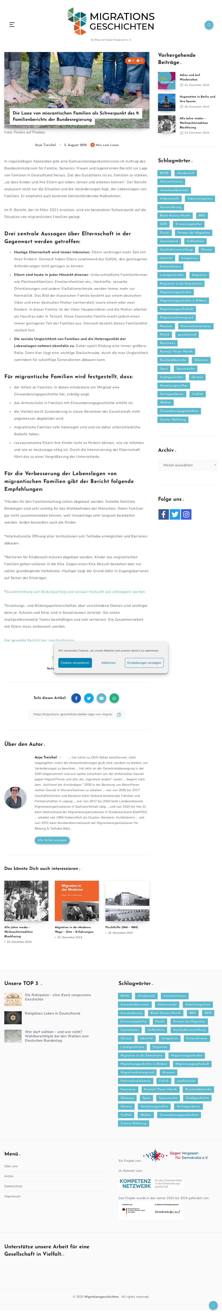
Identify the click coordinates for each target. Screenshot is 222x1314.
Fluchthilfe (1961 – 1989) (121, 927)
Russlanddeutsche (173, 360)
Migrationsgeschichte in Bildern (183, 300)
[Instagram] (186, 514)
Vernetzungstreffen (174, 385)
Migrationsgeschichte (175, 292)
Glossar (206, 249)
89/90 (164, 173)
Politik (165, 334)
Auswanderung (170, 207)
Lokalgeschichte (172, 275)
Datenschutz (13, 1186)
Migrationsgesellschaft (176, 309)
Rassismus (167, 343)
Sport (164, 368)
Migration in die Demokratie (181, 283)
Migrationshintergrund (176, 317)
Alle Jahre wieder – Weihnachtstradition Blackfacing (18, 932)
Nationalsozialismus (196, 326)
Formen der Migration (194, 232)
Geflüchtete (195, 241)
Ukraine (197, 377)
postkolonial (187, 334)
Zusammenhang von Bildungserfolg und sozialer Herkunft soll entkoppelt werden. (76, 591)
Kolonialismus (170, 266)
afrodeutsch (185, 173)
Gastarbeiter (169, 241)
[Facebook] (163, 514)
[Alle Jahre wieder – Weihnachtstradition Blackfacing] (166, 124)
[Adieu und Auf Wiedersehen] (166, 80)
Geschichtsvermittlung (176, 249)
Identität (166, 258)
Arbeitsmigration (200, 198)
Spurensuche (185, 368)
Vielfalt (197, 394)
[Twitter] (175, 514)
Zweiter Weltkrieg (173, 419)
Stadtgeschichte (171, 377)
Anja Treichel (46, 757)
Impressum (12, 1196)
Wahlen (165, 402)
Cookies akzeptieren (75, 663)
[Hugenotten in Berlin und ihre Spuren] (166, 102)
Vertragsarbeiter (172, 394)
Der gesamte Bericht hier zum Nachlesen (39, 640)
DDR (163, 224)
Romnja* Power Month (176, 351)
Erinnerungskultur (189, 224)
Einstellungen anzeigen (144, 663)
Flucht (164, 232)
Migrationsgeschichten (102, 1297)
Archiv (8, 1176)
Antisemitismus (171, 181)
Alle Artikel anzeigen (52, 840)
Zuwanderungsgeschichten (179, 411)
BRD (202, 215)
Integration (189, 258)
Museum (166, 326)
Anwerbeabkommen (174, 190)
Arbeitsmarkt (169, 198)
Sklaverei (201, 360)
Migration (199, 275)
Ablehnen (108, 663)
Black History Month (175, 215)
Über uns (11, 1166)
